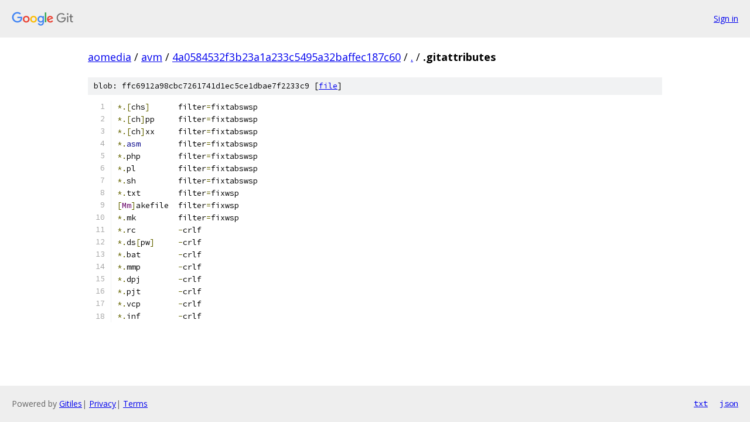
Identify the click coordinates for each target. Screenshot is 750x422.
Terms (135, 403)
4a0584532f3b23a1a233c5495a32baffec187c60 (286, 57)
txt (701, 403)
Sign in (726, 18)
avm (151, 57)
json (729, 403)
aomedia (109, 57)
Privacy (102, 403)
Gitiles (70, 403)
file (328, 86)
